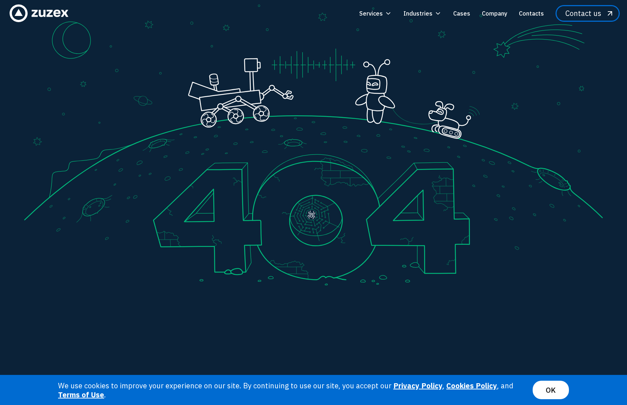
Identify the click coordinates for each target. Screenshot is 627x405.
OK (551, 390)
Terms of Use (81, 395)
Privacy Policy (418, 385)
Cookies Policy (471, 385)
